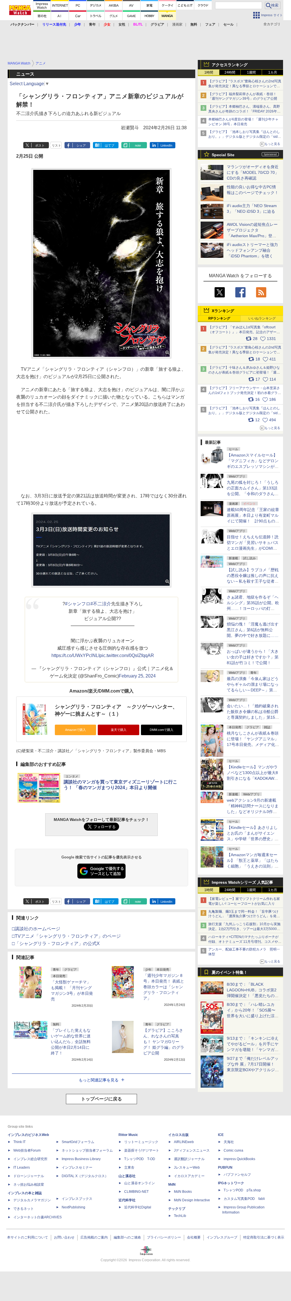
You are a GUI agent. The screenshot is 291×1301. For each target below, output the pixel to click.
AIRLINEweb (184, 1142)
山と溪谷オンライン (139, 1183)
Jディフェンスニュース (192, 1150)
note (138, 145)
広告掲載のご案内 (94, 1237)
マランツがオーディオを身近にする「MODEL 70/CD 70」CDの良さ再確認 (253, 172)
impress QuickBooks (239, 1159)
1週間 (251, 72)
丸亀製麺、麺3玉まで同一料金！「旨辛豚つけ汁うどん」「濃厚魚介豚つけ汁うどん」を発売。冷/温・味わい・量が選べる (243, 916)
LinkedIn (166, 145)
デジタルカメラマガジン (32, 1200)
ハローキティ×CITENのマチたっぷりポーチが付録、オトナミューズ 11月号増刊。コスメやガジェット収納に (244, 941)
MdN (172, 1185)
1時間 (208, 72)
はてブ (109, 145)
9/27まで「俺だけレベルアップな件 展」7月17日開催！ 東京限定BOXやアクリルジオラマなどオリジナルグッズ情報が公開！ (253, 1069)
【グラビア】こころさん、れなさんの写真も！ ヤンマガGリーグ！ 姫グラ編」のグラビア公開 (163, 1041)
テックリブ (176, 1209)
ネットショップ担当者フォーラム (87, 1150)
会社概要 (194, 1237)
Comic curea (233, 1150)
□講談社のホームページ (36, 928)
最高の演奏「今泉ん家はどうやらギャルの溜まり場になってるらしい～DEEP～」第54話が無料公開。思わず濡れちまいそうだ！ (252, 690)
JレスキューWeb (187, 1167)
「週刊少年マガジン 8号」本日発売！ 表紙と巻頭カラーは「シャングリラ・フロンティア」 (163, 986)
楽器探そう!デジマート (141, 1150)
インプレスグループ (222, 1237)
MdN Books (183, 1192)
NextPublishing (73, 1207)
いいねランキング (262, 318)
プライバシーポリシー (164, 1237)
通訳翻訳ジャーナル (189, 1159)
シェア (81, 145)
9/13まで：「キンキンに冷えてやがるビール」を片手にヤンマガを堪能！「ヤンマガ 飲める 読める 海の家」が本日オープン (252, 1049)
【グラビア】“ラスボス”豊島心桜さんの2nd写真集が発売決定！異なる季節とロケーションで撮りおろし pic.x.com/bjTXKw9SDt (244, 352)
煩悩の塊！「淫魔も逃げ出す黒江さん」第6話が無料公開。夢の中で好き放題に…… (252, 630)
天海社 (229, 1142)
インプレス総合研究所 (30, 1159)
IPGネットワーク (231, 1183)
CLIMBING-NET (136, 1192)
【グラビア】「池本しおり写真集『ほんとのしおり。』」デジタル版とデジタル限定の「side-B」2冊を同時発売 (244, 136)
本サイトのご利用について (27, 1237)
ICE (221, 1135)
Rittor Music (128, 1135)
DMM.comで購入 (161, 729)
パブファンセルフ (237, 1175)
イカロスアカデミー (189, 1176)
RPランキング (219, 318)
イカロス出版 (178, 1135)
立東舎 (129, 1167)
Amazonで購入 (75, 729)
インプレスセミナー (77, 1167)
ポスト (40, 145)
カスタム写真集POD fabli (244, 1199)
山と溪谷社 (127, 1176)
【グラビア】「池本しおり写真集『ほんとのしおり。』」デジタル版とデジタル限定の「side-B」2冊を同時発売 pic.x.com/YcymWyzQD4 (244, 413)
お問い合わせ (64, 1237)
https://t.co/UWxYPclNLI (75, 655)
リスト (56, 145)
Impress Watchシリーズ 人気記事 (242, 882)
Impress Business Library (81, 1159)
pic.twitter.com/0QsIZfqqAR (126, 655)
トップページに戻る (101, 1098)
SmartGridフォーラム (78, 1142)
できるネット (23, 1209)
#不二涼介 (100, 603)
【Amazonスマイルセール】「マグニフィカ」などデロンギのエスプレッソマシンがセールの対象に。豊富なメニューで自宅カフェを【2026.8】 (253, 466)
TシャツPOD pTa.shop (242, 1190)
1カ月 (272, 72)
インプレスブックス (77, 1199)
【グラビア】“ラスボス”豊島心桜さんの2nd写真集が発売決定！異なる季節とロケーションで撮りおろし (244, 86)
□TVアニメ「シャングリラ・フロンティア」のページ (66, 936)
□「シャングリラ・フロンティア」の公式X (56, 943)
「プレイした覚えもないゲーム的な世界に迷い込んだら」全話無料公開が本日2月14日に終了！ (71, 1041)
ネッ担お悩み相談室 (28, 1185)
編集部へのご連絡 (127, 1237)
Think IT (19, 1142)
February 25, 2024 (137, 676)
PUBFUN (225, 1167)
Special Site (223, 155)
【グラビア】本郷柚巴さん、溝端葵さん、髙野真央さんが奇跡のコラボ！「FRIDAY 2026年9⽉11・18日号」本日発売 (244, 111)
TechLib (180, 1216)
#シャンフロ (77, 603)
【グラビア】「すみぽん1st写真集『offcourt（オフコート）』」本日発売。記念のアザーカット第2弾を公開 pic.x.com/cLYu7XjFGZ (244, 332)
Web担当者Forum (27, 1150)
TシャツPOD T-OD (139, 1159)
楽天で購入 (118, 729)
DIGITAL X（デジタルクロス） (85, 1176)
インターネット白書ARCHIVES (37, 1217)
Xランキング (223, 310)
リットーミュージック (141, 1142)
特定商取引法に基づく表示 (263, 1237)
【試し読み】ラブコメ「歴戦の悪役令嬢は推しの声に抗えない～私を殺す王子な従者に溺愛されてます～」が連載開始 (252, 581)
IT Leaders (21, 1167)
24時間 (230, 72)
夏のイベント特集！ (230, 972)
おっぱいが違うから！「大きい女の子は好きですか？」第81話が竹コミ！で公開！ (252, 657)
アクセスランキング (230, 64)
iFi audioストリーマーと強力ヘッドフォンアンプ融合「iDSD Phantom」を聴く (252, 250)
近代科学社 (127, 1200)
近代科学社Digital (137, 1207)
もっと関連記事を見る (99, 1080)
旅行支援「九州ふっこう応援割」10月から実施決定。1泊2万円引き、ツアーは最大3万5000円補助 (244, 929)
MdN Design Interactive (192, 1200)
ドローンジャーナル (28, 1176)
